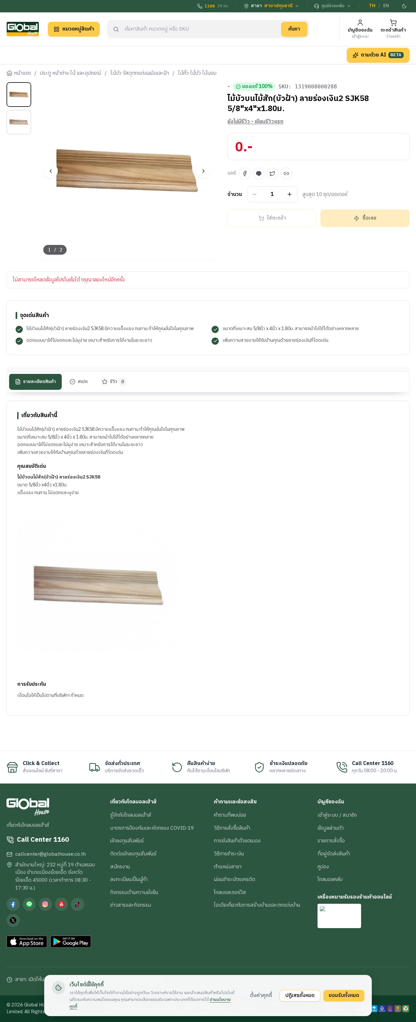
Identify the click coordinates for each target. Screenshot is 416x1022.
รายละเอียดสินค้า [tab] (39, 381)
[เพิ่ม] (289, 194)
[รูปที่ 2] (18, 122)
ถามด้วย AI (381, 55)
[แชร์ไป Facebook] (245, 173)
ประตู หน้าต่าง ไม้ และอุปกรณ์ (70, 73)
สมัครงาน (120, 866)
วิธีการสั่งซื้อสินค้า (232, 828)
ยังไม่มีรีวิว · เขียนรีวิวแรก (255, 122)
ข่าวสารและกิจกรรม (130, 905)
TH (372, 6)
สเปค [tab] (83, 381)
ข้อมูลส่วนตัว (331, 828)
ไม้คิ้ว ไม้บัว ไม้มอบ (197, 73)
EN (386, 6)
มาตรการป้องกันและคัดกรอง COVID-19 (152, 828)
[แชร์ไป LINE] (259, 173)
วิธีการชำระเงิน (229, 854)
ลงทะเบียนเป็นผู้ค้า (129, 879)
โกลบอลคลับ (330, 879)
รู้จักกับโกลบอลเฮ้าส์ (130, 815)
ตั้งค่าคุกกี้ (261, 995)
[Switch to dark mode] (404, 6)
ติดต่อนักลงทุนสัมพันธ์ (133, 854)
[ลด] (254, 194)
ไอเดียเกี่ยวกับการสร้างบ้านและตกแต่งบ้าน (257, 905)
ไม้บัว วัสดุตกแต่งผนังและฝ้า (139, 73)
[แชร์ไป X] (272, 173)
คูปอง (323, 866)
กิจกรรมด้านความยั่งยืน (134, 892)
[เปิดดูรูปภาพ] (127, 171)
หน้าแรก (22, 73)
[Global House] (22, 29)
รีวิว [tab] (117, 381)
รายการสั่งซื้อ (331, 841)
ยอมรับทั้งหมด (344, 995)
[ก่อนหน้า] (50, 171)
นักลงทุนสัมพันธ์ (127, 841)
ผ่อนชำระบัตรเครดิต (234, 879)
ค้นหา (294, 29)
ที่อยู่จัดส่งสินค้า (334, 854)
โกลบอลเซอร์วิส (230, 892)
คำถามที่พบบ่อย (230, 815)
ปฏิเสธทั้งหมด (300, 995)
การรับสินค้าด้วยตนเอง (237, 841)
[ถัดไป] (203, 171)
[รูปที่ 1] (18, 94)
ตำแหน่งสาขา (227, 866)
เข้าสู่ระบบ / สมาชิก (337, 815)
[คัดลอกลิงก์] (286, 173)
